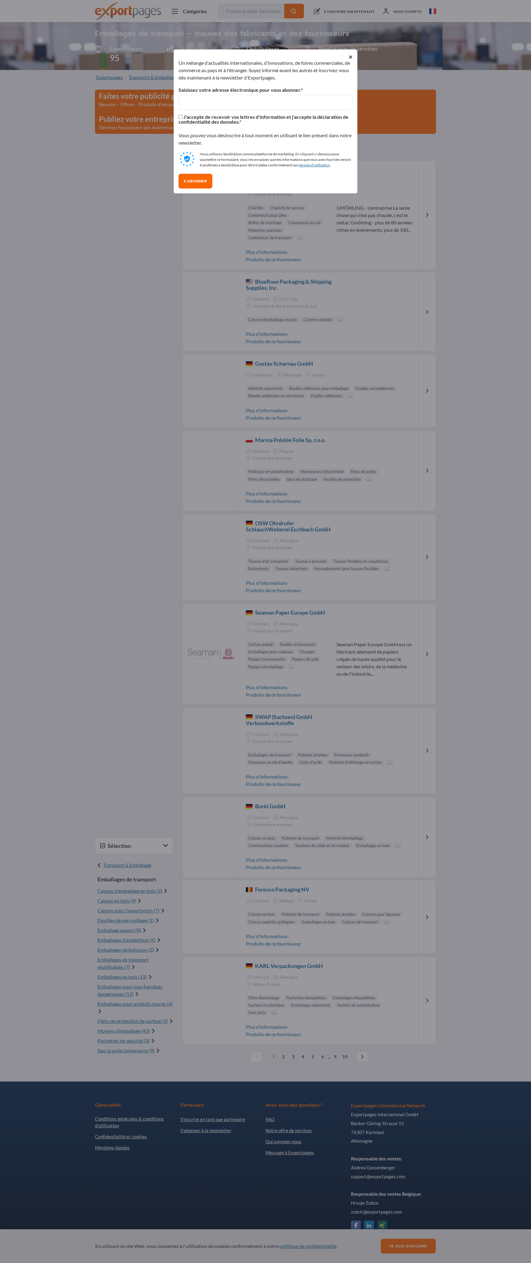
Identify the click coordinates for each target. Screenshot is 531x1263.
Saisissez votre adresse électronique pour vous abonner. (240, 89)
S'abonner (195, 181)
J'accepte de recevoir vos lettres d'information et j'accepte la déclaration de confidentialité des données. (263, 119)
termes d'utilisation (314, 165)
